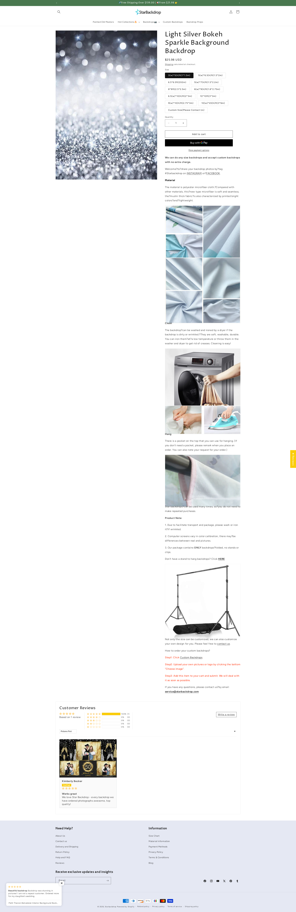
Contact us (61, 841)
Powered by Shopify (125, 907)
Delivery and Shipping (67, 846)
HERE (221, 558)
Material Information (159, 841)
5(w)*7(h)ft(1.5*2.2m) (206, 82)
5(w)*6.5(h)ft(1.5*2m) (210, 75)
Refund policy (143, 907)
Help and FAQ (63, 857)
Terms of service (175, 907)
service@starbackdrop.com (182, 691)
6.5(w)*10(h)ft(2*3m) (180, 96)
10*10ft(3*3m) (208, 96)
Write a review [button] (226, 714)
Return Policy (63, 852)
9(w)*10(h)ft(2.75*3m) (180, 103)
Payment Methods (158, 846)
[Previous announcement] (56, 3)
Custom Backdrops (191, 657)
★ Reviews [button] (293, 459)
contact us (223, 643)
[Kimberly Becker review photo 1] (88, 758)
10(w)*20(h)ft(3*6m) (213, 103)
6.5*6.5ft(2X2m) (177, 82)
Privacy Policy (156, 852)
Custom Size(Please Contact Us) (186, 110)
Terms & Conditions (159, 857)
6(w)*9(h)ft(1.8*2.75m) (207, 89)
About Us (60, 835)
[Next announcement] (239, 3)
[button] (59, 11)
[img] (88, 788)
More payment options (199, 150)
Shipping (169, 64)
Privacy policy (158, 907)
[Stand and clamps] (202, 632)
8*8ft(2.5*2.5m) (177, 89)
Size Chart (154, 835)
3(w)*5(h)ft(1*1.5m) (179, 75)
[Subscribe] (107, 880)
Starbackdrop (110, 907)
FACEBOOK (213, 173)
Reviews (60, 863)
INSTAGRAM (194, 173)
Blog (151, 863)
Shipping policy (192, 907)
